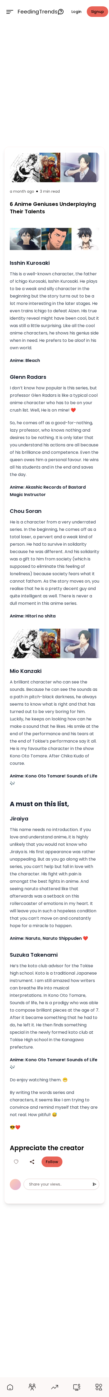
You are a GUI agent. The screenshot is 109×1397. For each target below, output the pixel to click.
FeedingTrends (37, 11)
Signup (97, 11)
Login (76, 11)
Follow (52, 1161)
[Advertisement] (54, 84)
